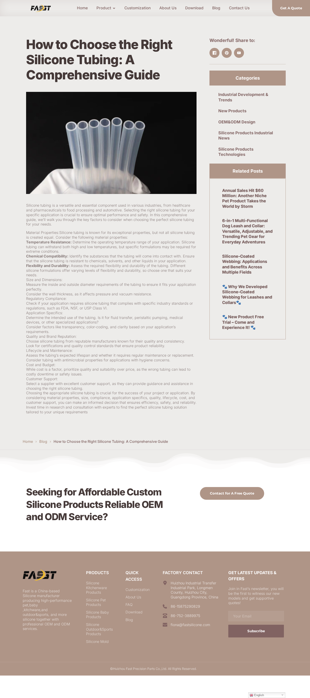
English (258, 695)
